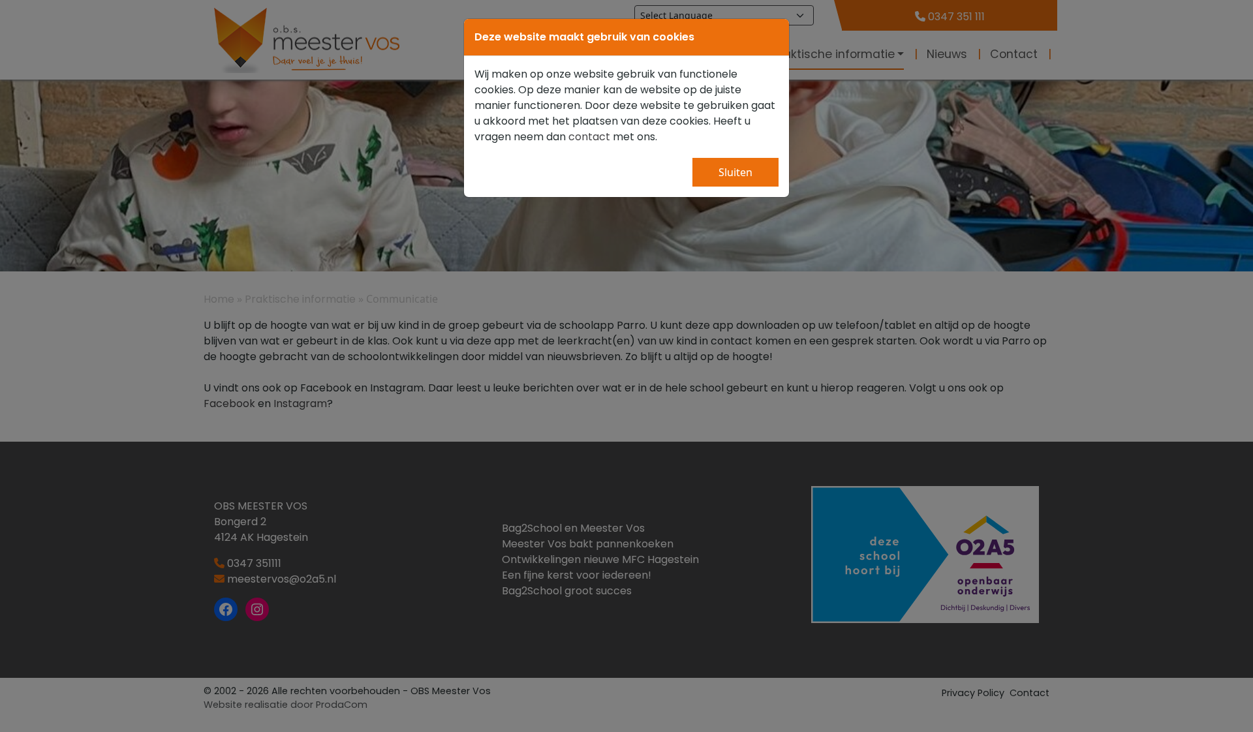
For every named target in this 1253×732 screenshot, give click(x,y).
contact (589, 136)
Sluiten (735, 172)
